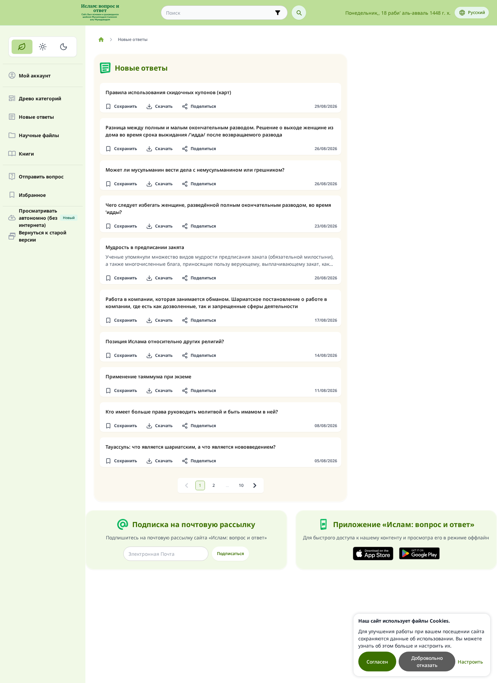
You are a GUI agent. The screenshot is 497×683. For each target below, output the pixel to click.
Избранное (32, 195)
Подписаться (230, 553)
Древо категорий (40, 98)
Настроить (470, 661)
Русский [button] (476, 12)
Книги (26, 153)
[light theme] (42, 47)
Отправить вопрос (41, 176)
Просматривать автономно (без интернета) (47, 217)
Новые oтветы (36, 117)
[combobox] (219, 12)
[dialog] (422, 645)
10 (241, 485)
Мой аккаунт (35, 75)
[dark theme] (63, 47)
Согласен (377, 661)
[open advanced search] (277, 12)
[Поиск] (299, 12)
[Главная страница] (101, 39)
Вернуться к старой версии (42, 236)
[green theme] (22, 47)
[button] (121, 106)
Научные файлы (39, 135)
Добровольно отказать (427, 661)
